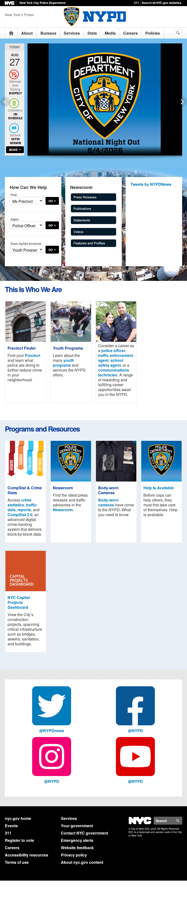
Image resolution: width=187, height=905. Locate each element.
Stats (92, 33)
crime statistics (19, 502)
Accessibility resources (26, 855)
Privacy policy (74, 855)
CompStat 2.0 (20, 514)
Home (11, 33)
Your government (77, 825)
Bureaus (48, 33)
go (50, 201)
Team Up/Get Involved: (26, 243)
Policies (152, 33)
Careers (130, 33)
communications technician (113, 372)
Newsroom (63, 509)
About (27, 33)
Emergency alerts (77, 840)
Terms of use (17, 862)
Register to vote (19, 840)
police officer (113, 350)
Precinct (32, 355)
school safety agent (110, 362)
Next (182, 102)
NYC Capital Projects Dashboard (19, 602)
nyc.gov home (18, 818)
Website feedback (77, 847)
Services (72, 33)
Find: (13, 195)
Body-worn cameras (108, 502)
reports (24, 509)
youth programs (63, 362)
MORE (13, 150)
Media (110, 33)
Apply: (14, 219)
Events (11, 825)
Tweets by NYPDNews (151, 184)
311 (136, 2)
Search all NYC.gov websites (161, 2)
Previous (5, 102)
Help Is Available (158, 488)
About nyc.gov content (82, 862)
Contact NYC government (84, 833)
